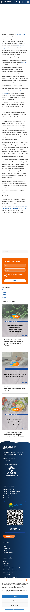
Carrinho (5, 550)
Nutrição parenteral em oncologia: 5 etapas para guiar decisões (15, 388)
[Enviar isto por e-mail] (4, 29)
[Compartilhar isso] (8, 29)
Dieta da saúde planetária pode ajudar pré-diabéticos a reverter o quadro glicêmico (14, 434)
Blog (3, 290)
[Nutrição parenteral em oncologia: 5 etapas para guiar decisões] (15, 368)
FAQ (4, 561)
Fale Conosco (7, 574)
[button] (27, 580)
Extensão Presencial (8, 498)
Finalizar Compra (8, 552)
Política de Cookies (9, 609)
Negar (15, 601)
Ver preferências (15, 605)
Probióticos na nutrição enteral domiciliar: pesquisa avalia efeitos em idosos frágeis (14, 342)
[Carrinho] (22, 2)
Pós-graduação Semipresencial (11, 491)
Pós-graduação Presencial (10, 493)
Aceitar (15, 596)
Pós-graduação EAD (8, 489)
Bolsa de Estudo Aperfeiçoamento (12, 570)
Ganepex (5, 565)
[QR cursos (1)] (15, 516)
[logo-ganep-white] (6, 2)
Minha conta (6, 548)
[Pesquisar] (26, 251)
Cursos (5, 546)
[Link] (19, 2)
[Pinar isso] (19, 29)
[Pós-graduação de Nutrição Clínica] (15, 237)
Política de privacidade (19, 609)
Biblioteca (6, 563)
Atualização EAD (7, 495)
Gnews (4, 297)
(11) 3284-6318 (7, 460)
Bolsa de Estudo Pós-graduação (11, 567)
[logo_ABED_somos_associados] (15, 470)
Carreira (4, 292)
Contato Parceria (8, 572)
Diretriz (4, 294)
